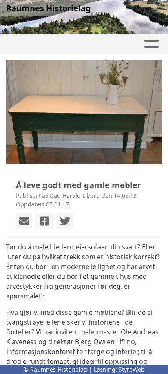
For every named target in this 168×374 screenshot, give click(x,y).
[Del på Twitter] (65, 221)
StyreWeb (132, 369)
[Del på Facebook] (44, 221)
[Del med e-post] (24, 221)
